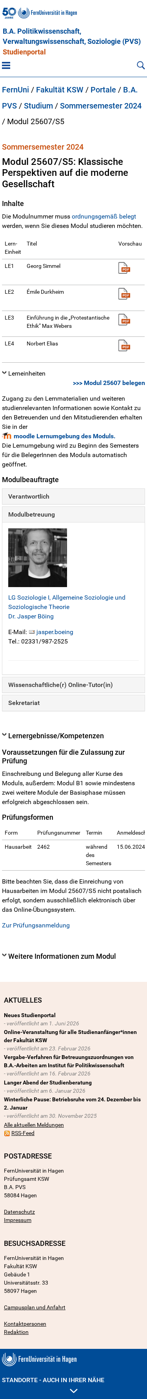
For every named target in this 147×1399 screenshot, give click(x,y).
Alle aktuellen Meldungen (34, 1125)
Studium (38, 105)
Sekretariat (24, 703)
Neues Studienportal (30, 1015)
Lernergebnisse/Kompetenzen (56, 736)
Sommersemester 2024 (101, 105)
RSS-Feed (22, 1133)
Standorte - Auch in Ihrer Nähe (53, 1380)
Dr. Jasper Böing (31, 616)
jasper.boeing (54, 632)
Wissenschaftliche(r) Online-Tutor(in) (60, 685)
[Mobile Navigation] (6, 65)
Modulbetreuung (31, 514)
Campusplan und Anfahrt (34, 1307)
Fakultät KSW (59, 89)
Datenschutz (19, 1212)
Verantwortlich (28, 496)
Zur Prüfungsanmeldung (36, 925)
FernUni (15, 89)
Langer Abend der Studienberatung (48, 1082)
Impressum (17, 1220)
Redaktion (16, 1332)
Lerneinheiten (26, 373)
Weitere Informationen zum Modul (62, 956)
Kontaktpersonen (25, 1324)
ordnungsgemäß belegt (104, 216)
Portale (103, 89)
